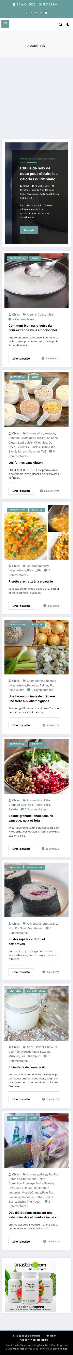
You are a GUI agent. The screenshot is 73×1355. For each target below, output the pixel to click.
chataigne (27, 437)
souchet (34, 451)
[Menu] (5, 24)
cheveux (51, 1047)
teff (43, 451)
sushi (23, 928)
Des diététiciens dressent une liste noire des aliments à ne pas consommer (32, 1215)
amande (49, 433)
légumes (15, 1192)
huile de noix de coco (42, 190)
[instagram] (41, 13)
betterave (50, 923)
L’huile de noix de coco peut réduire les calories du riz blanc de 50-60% (39, 174)
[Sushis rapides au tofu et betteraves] (36, 890)
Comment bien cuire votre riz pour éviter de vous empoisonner (33, 328)
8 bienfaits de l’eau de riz (27, 1067)
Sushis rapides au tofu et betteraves (27, 941)
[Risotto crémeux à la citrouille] (36, 532)
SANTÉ (22, 163)
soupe (49, 1197)
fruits (39, 1183)
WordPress (18, 1348)
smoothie (27, 1197)
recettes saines (37, 685)
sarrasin (22, 451)
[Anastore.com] (30, 1286)
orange (36, 1192)
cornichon (15, 1183)
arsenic (32, 314)
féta (47, 800)
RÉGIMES (51, 159)
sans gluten (16, 690)
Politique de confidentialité (26, 1335)
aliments (32, 1174)
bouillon (53, 1174)
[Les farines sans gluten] (36, 399)
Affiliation (51, 1335)
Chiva (26, 186)
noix (31, 804)
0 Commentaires (42, 690)
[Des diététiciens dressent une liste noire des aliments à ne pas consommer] (36, 1140)
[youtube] (46, 13)
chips (41, 1179)
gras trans (16, 1188)
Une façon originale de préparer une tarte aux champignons (32, 698)
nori (11, 928)
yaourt (37, 1201)
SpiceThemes (60, 1348)
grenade (14, 804)
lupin (21, 442)
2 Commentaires (23, 319)
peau (23, 1056)
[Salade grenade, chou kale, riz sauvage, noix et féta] (36, 766)
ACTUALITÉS (16, 1118)
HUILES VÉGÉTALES (39, 159)
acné (30, 1047)
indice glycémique (29, 194)
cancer (39, 1047)
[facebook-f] (27, 13)
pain (45, 1192)
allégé (43, 1174)
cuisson (43, 314)
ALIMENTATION (25, 159)
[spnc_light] (68, 25)
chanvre (14, 437)
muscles (14, 1056)
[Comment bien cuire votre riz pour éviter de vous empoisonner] (36, 280)
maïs (29, 442)
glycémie (25, 190)
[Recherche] (60, 24)
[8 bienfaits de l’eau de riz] (36, 1013)
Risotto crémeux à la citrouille (31, 581)
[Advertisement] (36, 95)
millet (37, 442)
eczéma (45, 1051)
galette (49, 1183)
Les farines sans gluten (26, 462)
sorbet (39, 1197)
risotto (31, 570)
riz (30, 198)
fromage (29, 1183)
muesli (26, 1192)
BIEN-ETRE (15, 991)
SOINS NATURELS (36, 991)
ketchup (43, 1188)
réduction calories (49, 194)
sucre (12, 1201)
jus (35, 1188)
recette (40, 804)
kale (24, 804)
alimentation (35, 433)
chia (38, 437)
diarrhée (14, 1051)
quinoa (45, 447)
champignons (36, 680)
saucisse (14, 1197)
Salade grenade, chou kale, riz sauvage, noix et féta (31, 818)
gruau (28, 1188)
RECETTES (36, 509)
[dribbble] (36, 13)
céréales (14, 1179)
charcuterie (28, 1179)
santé (12, 451)
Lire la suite (29, 230)
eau (36, 1051)
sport (37, 1056)
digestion (27, 1051)
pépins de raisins (28, 447)
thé (29, 1201)
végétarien (35, 928)
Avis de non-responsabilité (34, 1339)
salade (13, 809)
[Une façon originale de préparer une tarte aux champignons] (36, 646)
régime (24, 198)
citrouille (32, 566)
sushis (21, 1201)
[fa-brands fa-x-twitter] (31, 13)
